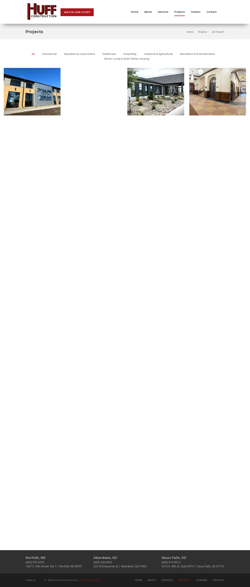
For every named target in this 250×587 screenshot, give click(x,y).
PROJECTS (184, 580)
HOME (138, 580)
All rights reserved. (89, 580)
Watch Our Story (77, 12)
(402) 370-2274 (35, 562)
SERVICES (167, 580)
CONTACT (218, 580)
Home (134, 11)
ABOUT (151, 580)
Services (163, 11)
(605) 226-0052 (103, 562)
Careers (196, 11)
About (148, 11)
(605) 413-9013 (171, 562)
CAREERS (201, 580)
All (33, 54)
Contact (211, 11)
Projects (179, 11)
